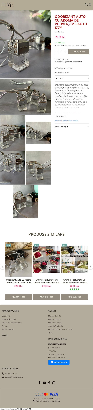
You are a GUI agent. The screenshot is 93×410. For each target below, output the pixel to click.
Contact (5, 326)
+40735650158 (10, 373)
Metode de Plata (54, 316)
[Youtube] (44, 383)
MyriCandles (59, 32)
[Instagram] (53, 383)
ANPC (50, 333)
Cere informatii (63, 72)
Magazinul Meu (10, 310)
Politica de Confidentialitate (12, 322)
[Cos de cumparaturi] (90, 4)
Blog (4, 335)
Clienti (52, 310)
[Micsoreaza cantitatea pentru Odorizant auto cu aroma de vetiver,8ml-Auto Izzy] (56, 51)
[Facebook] (39, 383)
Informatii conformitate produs (66, 121)
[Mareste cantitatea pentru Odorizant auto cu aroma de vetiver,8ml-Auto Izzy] (65, 51)
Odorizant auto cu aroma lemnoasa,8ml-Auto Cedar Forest (19, 281)
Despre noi (6, 316)
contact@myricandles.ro (13, 377)
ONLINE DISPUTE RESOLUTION (60, 329)
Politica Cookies (8, 329)
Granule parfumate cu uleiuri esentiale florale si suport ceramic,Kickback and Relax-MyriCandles (74, 281)
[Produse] (4, 5)
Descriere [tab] (59, 78)
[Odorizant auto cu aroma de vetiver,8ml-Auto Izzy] (25, 44)
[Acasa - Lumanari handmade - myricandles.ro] (16, 5)
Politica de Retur (54, 319)
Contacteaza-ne (60, 362)
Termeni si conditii (9, 319)
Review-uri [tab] (61, 126)
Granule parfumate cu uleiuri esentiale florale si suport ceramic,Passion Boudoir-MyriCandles (46, 281)
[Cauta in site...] (86, 4)
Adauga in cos (79, 52)
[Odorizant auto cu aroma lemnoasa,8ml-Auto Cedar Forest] (18, 259)
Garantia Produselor (55, 326)
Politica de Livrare (55, 322)
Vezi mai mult (61, 116)
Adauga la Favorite (64, 68)
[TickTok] (49, 383)
